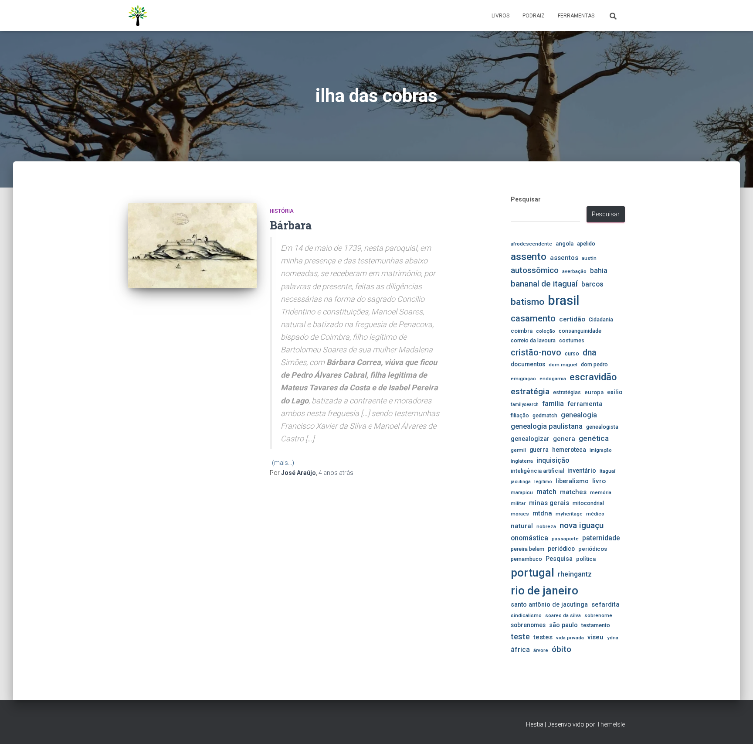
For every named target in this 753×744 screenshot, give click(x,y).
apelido (586, 243)
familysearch (525, 404)
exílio (614, 392)
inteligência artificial (537, 471)
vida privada (570, 638)
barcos (592, 284)
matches (573, 492)
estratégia (530, 391)
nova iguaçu (582, 525)
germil (518, 450)
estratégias (567, 392)
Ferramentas (576, 16)
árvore (540, 650)
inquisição (552, 460)
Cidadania (601, 319)
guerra (539, 449)
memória (600, 492)
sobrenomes (528, 624)
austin (589, 258)
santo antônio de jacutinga (549, 604)
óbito (561, 649)
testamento (595, 625)
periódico (561, 548)
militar (518, 503)
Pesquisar (526, 199)
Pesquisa (559, 558)
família (553, 403)
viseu (595, 637)
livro (599, 481)
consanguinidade (580, 331)
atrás (336, 472)
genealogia (579, 415)
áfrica (520, 650)
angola (564, 243)
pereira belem (527, 549)
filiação (520, 415)
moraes (520, 514)
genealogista (602, 426)
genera (564, 439)
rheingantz (575, 574)
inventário (581, 470)
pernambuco (526, 559)
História (282, 211)
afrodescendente (531, 244)
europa (594, 392)
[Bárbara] (192, 246)
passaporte (565, 539)
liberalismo (572, 481)
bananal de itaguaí (544, 284)
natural (522, 526)
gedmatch (545, 415)
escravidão (593, 377)
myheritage (569, 514)
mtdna (542, 513)
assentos (564, 258)
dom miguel (563, 365)
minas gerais (549, 503)
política (586, 559)
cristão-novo (536, 352)
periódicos (592, 549)
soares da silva (563, 615)
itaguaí (607, 471)
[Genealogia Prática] (138, 16)
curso (572, 353)
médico (595, 514)
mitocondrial (588, 503)
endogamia (552, 378)
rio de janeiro (544, 590)
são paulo (563, 624)
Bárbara (291, 225)
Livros (500, 16)
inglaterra (522, 461)
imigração (601, 450)
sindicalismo (526, 615)
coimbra (522, 331)
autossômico (535, 270)
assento (528, 256)
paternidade (601, 538)
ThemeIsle (611, 724)
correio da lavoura (533, 340)
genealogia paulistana (547, 426)
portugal (532, 572)
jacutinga (521, 482)
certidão (572, 319)
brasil (563, 300)
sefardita (605, 604)
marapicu (522, 492)
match (546, 492)
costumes (571, 340)
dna (590, 353)
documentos (528, 364)
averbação (574, 271)
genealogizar (530, 438)
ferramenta (585, 404)
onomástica (529, 538)
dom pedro (594, 364)
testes (543, 637)
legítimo (543, 482)
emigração (523, 378)
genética (594, 438)
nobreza (546, 526)
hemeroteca (569, 449)
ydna (612, 638)
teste (520, 636)
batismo (527, 301)
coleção (545, 331)
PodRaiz (533, 16)
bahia (598, 271)
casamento (533, 318)
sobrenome (598, 615)
